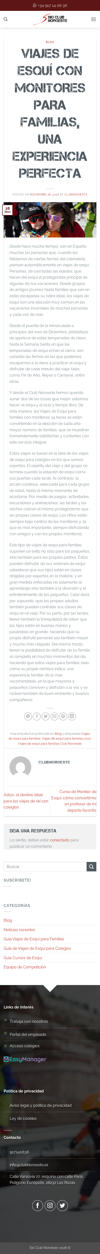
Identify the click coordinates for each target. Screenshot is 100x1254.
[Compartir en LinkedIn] (72, 716)
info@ (14, 1165)
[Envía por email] (54, 716)
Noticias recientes (19, 930)
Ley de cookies (23, 1118)
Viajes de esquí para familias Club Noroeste (50, 743)
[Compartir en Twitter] (46, 716)
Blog (50, 42)
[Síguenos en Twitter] (62, 1205)
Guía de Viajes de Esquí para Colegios (37, 948)
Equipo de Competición (25, 967)
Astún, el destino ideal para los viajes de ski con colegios (26, 801)
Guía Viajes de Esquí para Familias (34, 939)
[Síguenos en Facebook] (37, 1205)
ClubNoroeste (76, 194)
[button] (6, 19)
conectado (59, 840)
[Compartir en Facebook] (37, 716)
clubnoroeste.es (33, 1165)
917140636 (19, 1152)
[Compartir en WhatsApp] (28, 716)
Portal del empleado (28, 1034)
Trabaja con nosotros (29, 1021)
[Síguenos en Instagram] (50, 1205)
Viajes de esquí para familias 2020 (66, 738)
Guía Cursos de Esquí (23, 958)
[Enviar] (91, 866)
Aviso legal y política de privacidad (41, 1105)
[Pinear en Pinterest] (63, 716)
